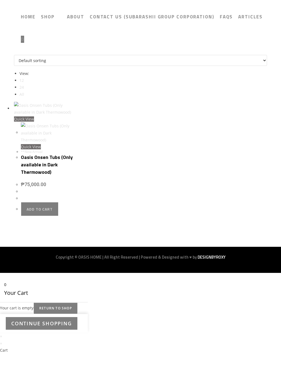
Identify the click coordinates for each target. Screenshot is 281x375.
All (21, 94)
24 (21, 87)
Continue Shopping (41, 323)
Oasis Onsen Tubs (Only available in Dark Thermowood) (47, 164)
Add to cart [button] (40, 209)
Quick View (24, 119)
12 (21, 80)
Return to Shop (55, 308)
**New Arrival (32, 151)
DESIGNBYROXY (212, 257)
